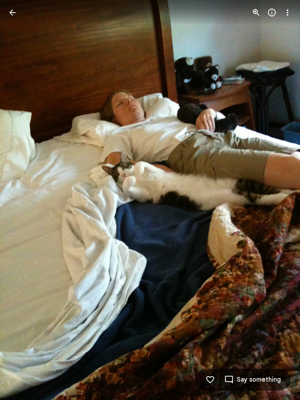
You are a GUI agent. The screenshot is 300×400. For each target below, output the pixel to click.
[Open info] (272, 12)
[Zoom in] (256, 12)
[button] (22, 200)
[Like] (210, 379)
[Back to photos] (12, 12)
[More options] (287, 12)
